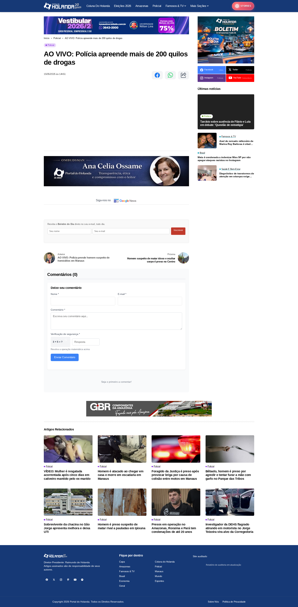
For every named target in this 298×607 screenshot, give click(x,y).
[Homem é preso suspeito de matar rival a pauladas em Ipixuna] (122, 502)
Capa (122, 561)
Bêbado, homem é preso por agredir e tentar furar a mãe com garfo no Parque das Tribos (228, 475)
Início (46, 38)
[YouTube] (75, 580)
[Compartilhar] (183, 75)
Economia (124, 581)
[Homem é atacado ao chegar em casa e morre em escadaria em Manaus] (122, 449)
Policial (57, 38)
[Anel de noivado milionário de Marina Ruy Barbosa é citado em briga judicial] (207, 140)
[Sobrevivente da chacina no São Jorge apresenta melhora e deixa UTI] (68, 502)
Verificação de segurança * (65, 334)
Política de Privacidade (234, 601)
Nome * (55, 294)
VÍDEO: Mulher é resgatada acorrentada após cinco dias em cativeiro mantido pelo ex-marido (67, 475)
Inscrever (178, 230)
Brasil (122, 576)
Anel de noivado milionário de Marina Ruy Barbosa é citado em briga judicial (236, 143)
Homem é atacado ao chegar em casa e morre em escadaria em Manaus (120, 475)
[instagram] (61, 580)
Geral (122, 585)
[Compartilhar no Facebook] (157, 75)
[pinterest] (68, 580)
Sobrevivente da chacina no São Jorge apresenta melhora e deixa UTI (67, 528)
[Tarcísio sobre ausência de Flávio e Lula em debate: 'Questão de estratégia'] (226, 111)
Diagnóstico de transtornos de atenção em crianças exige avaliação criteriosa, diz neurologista (236, 175)
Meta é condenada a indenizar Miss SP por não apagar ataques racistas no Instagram (224, 159)
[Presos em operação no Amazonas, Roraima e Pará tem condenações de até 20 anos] (176, 502)
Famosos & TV (127, 571)
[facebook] (47, 580)
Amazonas (124, 566)
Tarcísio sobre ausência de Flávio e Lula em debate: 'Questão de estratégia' (225, 123)
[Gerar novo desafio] (65, 342)
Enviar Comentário (64, 357)
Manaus (159, 571)
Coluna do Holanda (165, 561)
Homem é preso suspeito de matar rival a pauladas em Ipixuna (121, 526)
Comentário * (58, 309)
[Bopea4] (62, 6)
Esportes (159, 581)
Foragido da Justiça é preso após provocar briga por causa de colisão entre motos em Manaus (175, 475)
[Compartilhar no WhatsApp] (170, 75)
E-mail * (122, 294)
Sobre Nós (213, 601)
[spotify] (82, 580)
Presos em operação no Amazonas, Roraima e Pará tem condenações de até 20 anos (174, 528)
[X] (54, 580)
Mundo (158, 576)
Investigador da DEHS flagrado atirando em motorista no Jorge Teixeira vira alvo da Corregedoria (229, 528)
